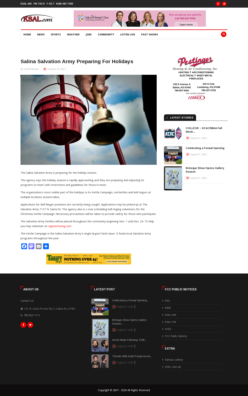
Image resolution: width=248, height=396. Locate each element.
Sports (56, 34)
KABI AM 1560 (64, 4)
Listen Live (127, 34)
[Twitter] (224, 3)
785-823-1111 (32, 315)
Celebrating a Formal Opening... (130, 300)
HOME (27, 34)
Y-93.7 (50, 4)
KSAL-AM (26, 4)
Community (106, 34)
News (41, 34)
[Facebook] (218, 3)
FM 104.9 (39, 4)
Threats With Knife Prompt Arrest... (132, 356)
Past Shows (149, 34)
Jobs (89, 34)
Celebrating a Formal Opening (205, 148)
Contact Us (27, 300)
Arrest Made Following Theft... (129, 339)
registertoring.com (59, 226)
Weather (73, 34)
